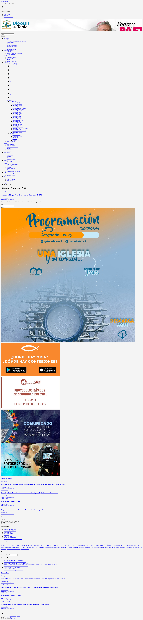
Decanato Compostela (18, 120)
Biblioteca (6, 160)
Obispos (8, 39)
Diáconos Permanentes (69, 545)
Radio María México (8, 533)
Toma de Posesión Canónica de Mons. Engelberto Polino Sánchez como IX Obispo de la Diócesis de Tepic (33, 484)
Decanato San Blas (17, 114)
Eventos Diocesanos (5, 507)
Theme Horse (9, 617)
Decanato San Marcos (18, 102)
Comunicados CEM (37, 545)
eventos (82, 545)
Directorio (6, 62)
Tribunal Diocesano (11, 54)
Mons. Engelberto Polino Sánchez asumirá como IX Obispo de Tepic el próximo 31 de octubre (29, 493)
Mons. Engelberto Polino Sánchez (18, 41)
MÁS (5, 176)
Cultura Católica (10, 178)
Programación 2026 (11, 57)
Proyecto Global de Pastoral (13, 171)
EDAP (8, 59)
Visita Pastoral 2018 (135, 547)
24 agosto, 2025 (4, 512)
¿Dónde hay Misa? (8, 536)
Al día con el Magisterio (12, 164)
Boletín (5, 163)
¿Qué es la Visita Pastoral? (10, 568)
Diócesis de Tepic (76, 545)
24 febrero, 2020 (4, 198)
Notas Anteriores (4, 554)
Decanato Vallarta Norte (18, 109)
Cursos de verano (11, 175)
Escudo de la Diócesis (12, 46)
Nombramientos (12, 547)
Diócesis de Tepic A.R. (15, 616)
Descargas (59, 545)
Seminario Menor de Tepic (10, 531)
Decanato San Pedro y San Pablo (20, 128)
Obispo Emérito (22, 547)
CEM (22, 545)
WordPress (13, 618)
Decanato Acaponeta (17, 113)
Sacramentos (7, 152)
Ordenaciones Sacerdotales (49, 547)
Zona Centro (15, 140)
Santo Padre (6, 191)
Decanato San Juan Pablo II (19, 131)
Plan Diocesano (7, 55)
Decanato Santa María (18, 119)
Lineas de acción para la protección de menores (15, 562)
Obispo (17, 547)
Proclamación (10, 58)
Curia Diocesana (10, 51)
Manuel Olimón (10, 161)
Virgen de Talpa (122, 547)
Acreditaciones (10, 144)
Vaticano (117, 547)
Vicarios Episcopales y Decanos (14, 53)
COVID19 (55, 545)
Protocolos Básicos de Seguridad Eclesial (13, 570)
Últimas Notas (5, 573)
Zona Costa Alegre (17, 135)
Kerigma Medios (7, 532)
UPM (5, 172)
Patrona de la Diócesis (12, 45)
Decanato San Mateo (17, 105)
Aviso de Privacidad (8, 17)
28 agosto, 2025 (4, 495)
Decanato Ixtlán (16, 121)
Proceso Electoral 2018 (95, 547)
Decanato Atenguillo (17, 124)
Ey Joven (9, 167)
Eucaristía (9, 156)
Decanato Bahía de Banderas (19, 108)
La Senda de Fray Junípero (10, 537)
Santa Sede (6, 535)
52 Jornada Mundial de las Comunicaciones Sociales (16, 566)
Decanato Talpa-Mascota (18, 123)
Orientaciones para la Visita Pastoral (12, 567)
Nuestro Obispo (4, 490)
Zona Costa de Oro (17, 136)
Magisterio (129, 545)
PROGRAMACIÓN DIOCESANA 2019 (13, 560)
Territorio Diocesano (11, 49)
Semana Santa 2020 (112, 547)
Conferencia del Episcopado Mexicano (13, 539)
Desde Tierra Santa (11, 168)
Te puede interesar (6, 478)
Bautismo (9, 153)
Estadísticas (9, 47)
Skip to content (4, 1)
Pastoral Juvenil (82, 547)
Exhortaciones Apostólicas (89, 545)
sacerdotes (101, 547)
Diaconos (63, 545)
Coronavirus (45, 545)
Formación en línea (11, 173)
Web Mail (6, 15)
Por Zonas (12, 133)
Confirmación (10, 155)
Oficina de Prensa (11, 145)
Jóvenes (116, 545)
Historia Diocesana (11, 43)
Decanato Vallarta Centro (18, 110)
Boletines (9, 148)
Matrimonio (9, 157)
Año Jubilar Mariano (5, 545)
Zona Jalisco (15, 137)
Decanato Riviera (17, 112)
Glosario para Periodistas (12, 147)
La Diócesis (6, 38)
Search (2, 32)
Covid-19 (50, 545)
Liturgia (125, 545)
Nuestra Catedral (10, 42)
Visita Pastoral (10, 180)
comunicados (28, 545)
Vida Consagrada (11, 141)
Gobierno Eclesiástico (9, 50)
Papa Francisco (74, 547)
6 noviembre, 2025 (5, 487)
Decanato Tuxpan (17, 117)
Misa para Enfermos (11, 159)
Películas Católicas (11, 179)
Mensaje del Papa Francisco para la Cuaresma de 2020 (22, 195)
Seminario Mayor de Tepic (10, 529)
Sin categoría (4, 481)
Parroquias (9, 100)
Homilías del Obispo (103, 545)
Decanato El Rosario (17, 132)
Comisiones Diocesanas (12, 61)
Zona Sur (15, 139)
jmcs (113, 545)
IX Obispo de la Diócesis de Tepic (11, 501)
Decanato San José (17, 129)
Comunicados (10, 149)
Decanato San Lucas (17, 104)
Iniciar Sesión (7, 14)
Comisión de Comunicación (7, 199)
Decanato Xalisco (17, 125)
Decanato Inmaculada (18, 127)
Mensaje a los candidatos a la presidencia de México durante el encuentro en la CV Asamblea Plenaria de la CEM (30, 564)
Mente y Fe (9, 169)
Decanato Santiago (17, 116)
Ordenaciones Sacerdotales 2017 (61, 547)
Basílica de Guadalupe (13, 545)
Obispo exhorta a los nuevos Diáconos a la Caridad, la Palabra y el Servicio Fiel (25, 510)
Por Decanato (13, 101)
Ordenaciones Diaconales (37, 547)
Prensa (5, 143)
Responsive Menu (5, 11)
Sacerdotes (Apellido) (12, 64)
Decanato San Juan (17, 106)
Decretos (9, 151)
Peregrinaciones (87, 547)
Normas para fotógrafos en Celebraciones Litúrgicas (16, 563)
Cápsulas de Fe (10, 165)
